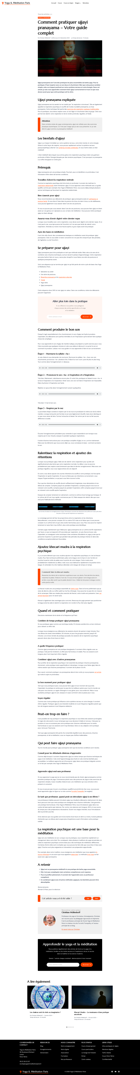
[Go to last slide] (30, 1006)
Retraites (86, 3)
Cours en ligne (68, 3)
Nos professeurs (66, 1059)
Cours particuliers (87, 1049)
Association (65, 1053)
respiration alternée (65, 277)
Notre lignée (65, 1049)
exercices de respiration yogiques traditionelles (83, 109)
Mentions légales (107, 1049)
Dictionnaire (44, 1053)
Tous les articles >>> (45, 14)
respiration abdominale (45, 186)
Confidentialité (107, 1059)
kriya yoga (90, 854)
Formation (64, 1056)
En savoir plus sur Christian (71, 929)
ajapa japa (74, 854)
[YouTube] (115, 1071)
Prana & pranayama (44, 17)
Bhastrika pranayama (48, 277)
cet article (97, 672)
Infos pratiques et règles (110, 1046)
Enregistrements (45, 1049)
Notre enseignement (68, 1046)
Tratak (43, 280)
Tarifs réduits (106, 1053)
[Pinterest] (118, 1071)
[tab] (66, 1027)
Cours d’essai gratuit (88, 1046)
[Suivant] (110, 1006)
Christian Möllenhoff (45, 38)
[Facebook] (112, 1071)
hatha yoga (74, 589)
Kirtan (83, 1056)
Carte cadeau (86, 1059)
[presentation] (47, 997)
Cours (60, 3)
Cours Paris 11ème (108, 1056)
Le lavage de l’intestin (89, 1053)
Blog (41, 1046)
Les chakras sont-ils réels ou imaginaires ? (45, 1012)
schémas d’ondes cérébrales (68, 148)
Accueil (53, 3)
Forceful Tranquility (77, 791)
